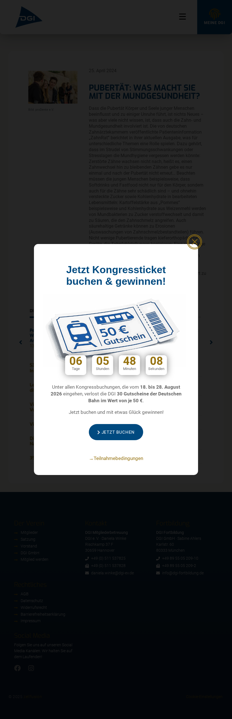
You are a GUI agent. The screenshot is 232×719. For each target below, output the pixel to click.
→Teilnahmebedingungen (116, 458)
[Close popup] (194, 242)
